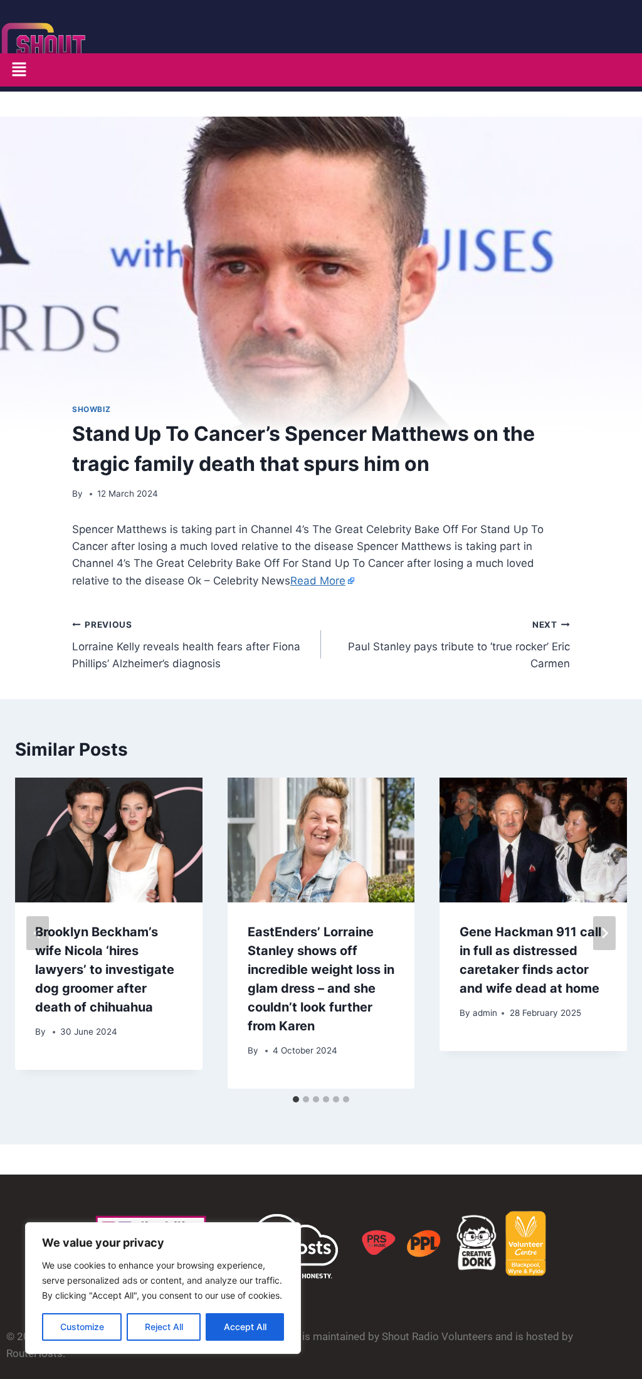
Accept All (245, 1326)
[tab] (296, 1099)
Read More (317, 580)
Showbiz (91, 409)
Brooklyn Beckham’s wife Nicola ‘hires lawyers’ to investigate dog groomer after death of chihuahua (104, 969)
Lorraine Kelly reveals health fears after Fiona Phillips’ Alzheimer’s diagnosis (186, 645)
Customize (82, 1326)
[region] (163, 1288)
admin (485, 1013)
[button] (18, 69)
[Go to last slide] (37, 933)
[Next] (604, 933)
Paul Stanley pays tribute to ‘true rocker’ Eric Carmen (459, 645)
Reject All (164, 1326)
